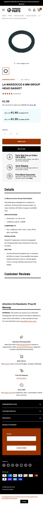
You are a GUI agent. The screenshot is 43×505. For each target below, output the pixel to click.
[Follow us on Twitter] (8, 465)
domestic (30, 347)
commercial (20, 347)
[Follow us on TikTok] (25, 465)
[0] (38, 10)
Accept (24, 501)
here (30, 178)
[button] (21, 93)
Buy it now (21, 149)
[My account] (34, 10)
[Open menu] (3, 10)
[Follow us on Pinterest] (17, 465)
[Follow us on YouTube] (21, 465)
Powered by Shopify (7, 489)
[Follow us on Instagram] (12, 465)
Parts (10, 16)
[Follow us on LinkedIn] (30, 465)
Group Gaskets (31, 16)
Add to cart (21, 141)
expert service (9, 392)
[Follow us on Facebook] (4, 465)
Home (4, 16)
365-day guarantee (23, 344)
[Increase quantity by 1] (17, 133)
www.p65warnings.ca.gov (28, 321)
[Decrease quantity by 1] (4, 133)
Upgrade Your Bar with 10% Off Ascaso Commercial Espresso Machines (21, 3)
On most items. (22, 378)
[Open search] (29, 10)
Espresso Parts (8, 79)
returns (7, 364)
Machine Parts (19, 16)
